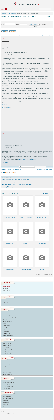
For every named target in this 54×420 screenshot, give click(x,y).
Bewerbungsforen (6, 286)
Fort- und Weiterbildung (8, 398)
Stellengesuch (6, 347)
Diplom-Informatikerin (10, 217)
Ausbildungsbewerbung (8, 386)
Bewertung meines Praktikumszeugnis (11, 35)
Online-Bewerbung (7, 343)
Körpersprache (6, 370)
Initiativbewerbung (7, 345)
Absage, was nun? (6, 333)
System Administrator (26, 269)
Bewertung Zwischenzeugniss (44, 35)
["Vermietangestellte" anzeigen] (10, 266)
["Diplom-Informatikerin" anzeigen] (10, 214)
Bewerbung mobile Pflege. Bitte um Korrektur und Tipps (15, 179)
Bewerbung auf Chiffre (8, 349)
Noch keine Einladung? (8, 362)
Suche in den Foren (7, 290)
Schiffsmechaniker (42, 243)
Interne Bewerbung (7, 396)
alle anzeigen (47, 194)
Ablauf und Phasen (7, 372)
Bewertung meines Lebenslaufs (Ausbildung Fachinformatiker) (17, 184)
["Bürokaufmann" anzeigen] (10, 240)
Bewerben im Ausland (7, 353)
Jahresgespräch (6, 402)
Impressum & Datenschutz (7, 414)
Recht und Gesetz (6, 404)
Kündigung (5, 406)
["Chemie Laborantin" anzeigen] (42, 214)
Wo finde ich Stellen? (7, 302)
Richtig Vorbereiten (7, 366)
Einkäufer (42, 269)
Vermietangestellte (10, 269)
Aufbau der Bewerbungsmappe (9, 317)
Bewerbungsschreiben (8, 321)
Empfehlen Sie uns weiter (7, 411)
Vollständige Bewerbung (8, 313)
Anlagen (4, 329)
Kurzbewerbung (6, 315)
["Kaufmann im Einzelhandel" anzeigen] (26, 214)
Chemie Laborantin (41, 217)
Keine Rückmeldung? (7, 374)
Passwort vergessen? (33, 24)
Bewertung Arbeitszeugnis (8, 187)
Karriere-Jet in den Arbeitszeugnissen (27, 159)
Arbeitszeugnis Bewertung (8, 182)
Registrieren (9, 22)
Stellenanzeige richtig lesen (9, 305)
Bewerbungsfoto (6, 325)
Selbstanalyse (6, 300)
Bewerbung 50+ (6, 351)
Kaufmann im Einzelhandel (26, 217)
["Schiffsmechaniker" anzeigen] (42, 240)
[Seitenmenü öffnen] (3, 9)
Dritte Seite (5, 327)
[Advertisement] (27, 120)
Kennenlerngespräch (7, 364)
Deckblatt (5, 319)
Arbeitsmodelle (6, 400)
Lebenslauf (5, 323)
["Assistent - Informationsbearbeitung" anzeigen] (26, 240)
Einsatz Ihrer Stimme (7, 368)
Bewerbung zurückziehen (8, 335)
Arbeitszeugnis (6, 331)
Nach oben (5, 104)
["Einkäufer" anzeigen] (42, 266)
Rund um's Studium (7, 388)
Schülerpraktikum (6, 384)
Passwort (17, 24)
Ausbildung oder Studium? (8, 382)
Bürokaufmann (9, 243)
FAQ (3, 292)
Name (2, 24)
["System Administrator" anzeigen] (26, 266)
